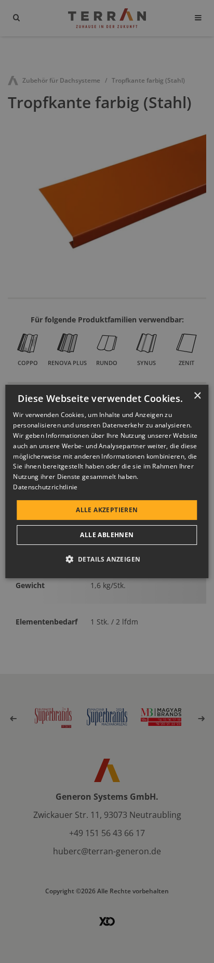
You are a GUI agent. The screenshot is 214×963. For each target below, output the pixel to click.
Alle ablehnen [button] (106, 534)
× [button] (197, 396)
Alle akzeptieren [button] (107, 509)
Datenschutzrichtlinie (45, 487)
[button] (107, 559)
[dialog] (106, 481)
